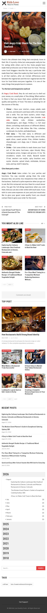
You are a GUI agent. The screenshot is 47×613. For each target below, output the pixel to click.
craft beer (5, 584)
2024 (6, 529)
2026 (6, 474)
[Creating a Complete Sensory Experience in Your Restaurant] (35, 381)
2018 (6, 558)
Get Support (23, 602)
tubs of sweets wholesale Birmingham (21, 584)
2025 (6, 524)
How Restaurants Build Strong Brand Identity (20, 334)
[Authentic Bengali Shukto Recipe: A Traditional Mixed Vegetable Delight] (12, 263)
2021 (6, 543)
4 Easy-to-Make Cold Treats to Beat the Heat (17, 436)
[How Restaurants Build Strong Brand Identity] (23, 319)
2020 (6, 548)
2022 (6, 538)
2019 (6, 553)
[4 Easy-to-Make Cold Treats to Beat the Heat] (35, 236)
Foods (7, 38)
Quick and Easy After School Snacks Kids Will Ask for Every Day (23, 463)
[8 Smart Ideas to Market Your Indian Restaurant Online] (35, 357)
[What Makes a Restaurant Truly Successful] (12, 357)
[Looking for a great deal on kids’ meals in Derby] (12, 381)
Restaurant (6, 308)
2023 (6, 534)
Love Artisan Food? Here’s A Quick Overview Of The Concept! (11, 212)
